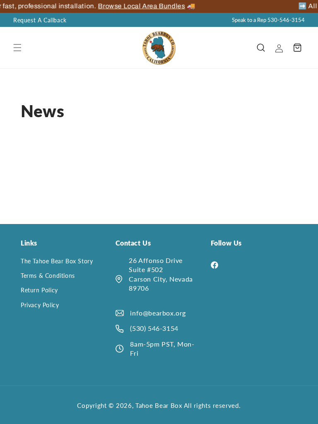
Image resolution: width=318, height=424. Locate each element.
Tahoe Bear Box (159, 405)
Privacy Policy (40, 304)
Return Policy (39, 290)
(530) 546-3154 (154, 328)
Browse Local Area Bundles (132, 6)
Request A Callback (40, 20)
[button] (17, 47)
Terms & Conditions (48, 275)
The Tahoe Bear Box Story (57, 261)
